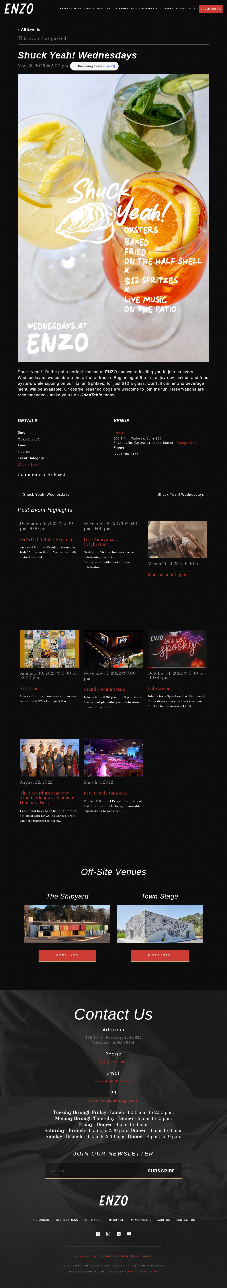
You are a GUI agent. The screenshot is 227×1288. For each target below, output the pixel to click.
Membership (148, 8)
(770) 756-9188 (114, 1061)
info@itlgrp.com (113, 1081)
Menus (89, 8)
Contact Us (185, 8)
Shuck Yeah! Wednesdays (45, 494)
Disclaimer (143, 1256)
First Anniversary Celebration (101, 542)
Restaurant (41, 1220)
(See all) (109, 66)
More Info (67, 955)
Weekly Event (28, 464)
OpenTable (91, 395)
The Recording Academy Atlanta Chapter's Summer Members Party (47, 797)
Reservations (70, 8)
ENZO (118, 433)
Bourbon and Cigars (168, 574)
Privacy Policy (87, 1256)
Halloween (158, 688)
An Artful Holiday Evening (46, 539)
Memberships (141, 1220)
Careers (166, 8)
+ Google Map (185, 442)
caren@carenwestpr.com (113, 1100)
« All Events (29, 29)
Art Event (29, 688)
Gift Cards (93, 1220)
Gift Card (105, 8)
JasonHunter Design (141, 1271)
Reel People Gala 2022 (106, 792)
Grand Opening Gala (104, 689)
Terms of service (117, 1256)
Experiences (125, 8)
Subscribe (161, 1171)
